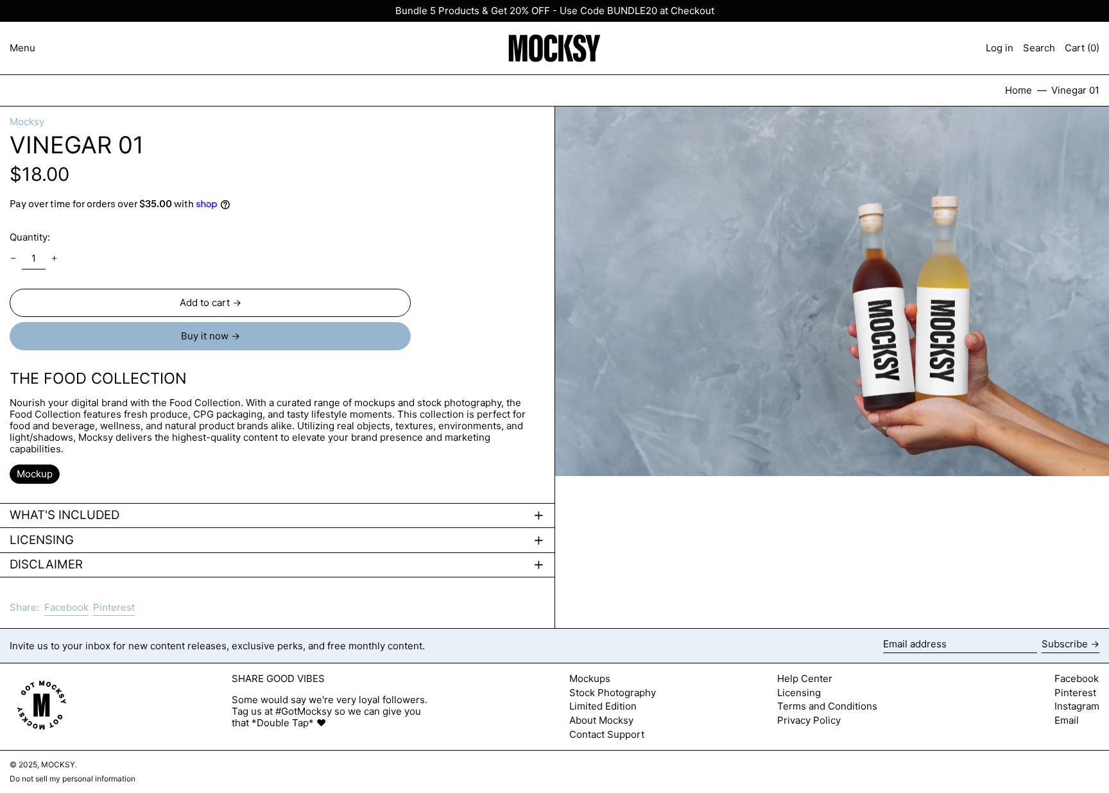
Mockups (589, 678)
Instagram (1076, 706)
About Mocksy (601, 720)
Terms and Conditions (827, 706)
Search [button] (1039, 48)
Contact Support (606, 734)
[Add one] (54, 258)
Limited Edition (603, 706)
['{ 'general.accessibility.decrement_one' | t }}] (13, 258)
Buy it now (204, 336)
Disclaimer (46, 565)
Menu (22, 48)
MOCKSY (58, 764)
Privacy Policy (809, 720)
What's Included (64, 515)
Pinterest (1075, 693)
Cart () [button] (1082, 48)
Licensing (42, 540)
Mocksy (27, 121)
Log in (999, 48)
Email (1066, 720)
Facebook (1076, 679)
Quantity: (30, 237)
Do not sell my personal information (72, 778)
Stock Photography (612, 692)
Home (1018, 90)
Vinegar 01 (1075, 90)
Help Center (804, 678)
